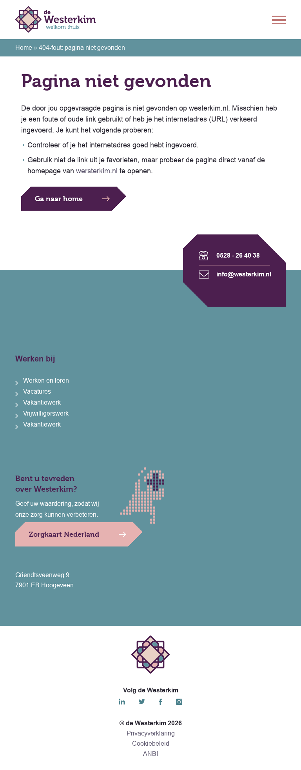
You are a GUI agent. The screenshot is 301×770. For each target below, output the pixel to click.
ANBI (150, 753)
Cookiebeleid (150, 743)
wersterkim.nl (97, 171)
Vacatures (37, 391)
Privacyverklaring (151, 733)
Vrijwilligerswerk (46, 413)
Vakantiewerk (42, 402)
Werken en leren (46, 380)
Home (23, 47)
